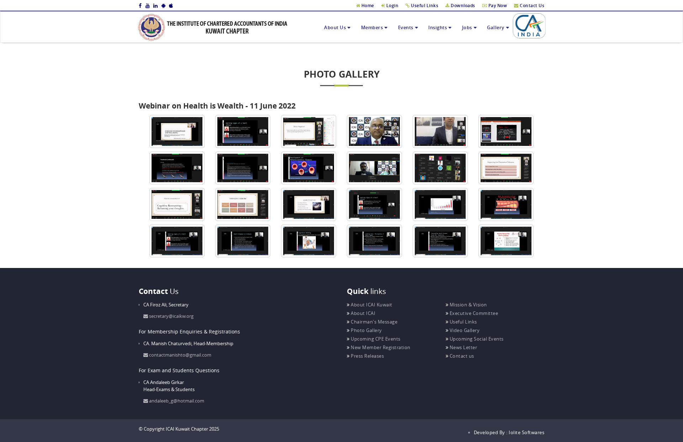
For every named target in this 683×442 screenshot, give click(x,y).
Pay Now (497, 5)
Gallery (495, 27)
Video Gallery (464, 330)
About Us (335, 27)
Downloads (462, 5)
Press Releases (367, 356)
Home (367, 5)
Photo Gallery (366, 330)
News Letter (462, 347)
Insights (437, 27)
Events (405, 27)
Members (372, 27)
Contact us (461, 356)
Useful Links (424, 5)
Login (391, 5)
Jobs (467, 27)
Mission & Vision (467, 304)
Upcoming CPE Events (375, 339)
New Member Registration (380, 347)
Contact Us (531, 5)
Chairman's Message (373, 322)
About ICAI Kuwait (371, 304)
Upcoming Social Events (476, 339)
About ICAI (362, 313)
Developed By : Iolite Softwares (509, 432)
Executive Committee (473, 313)
